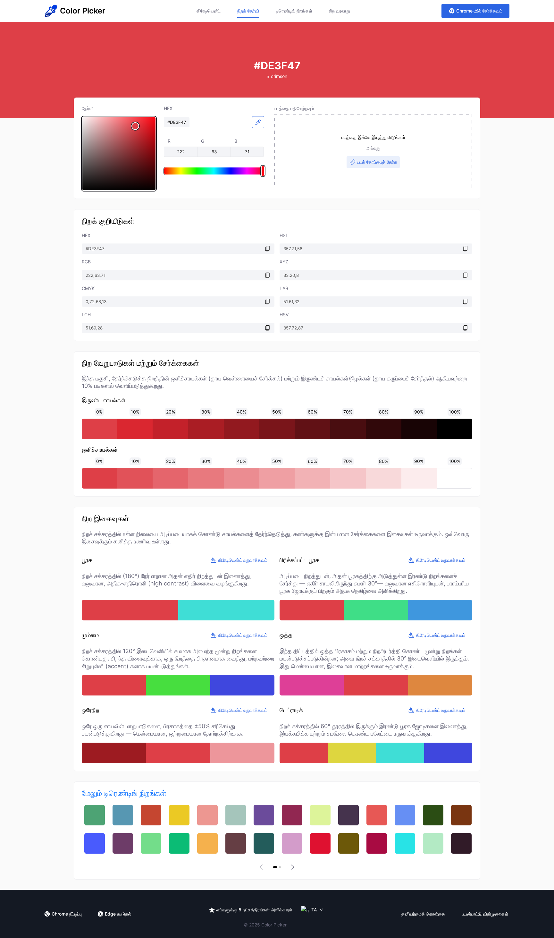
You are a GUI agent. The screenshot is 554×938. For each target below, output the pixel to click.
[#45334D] (348, 815)
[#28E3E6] (405, 843)
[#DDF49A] (320, 815)
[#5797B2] (123, 815)
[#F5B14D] (207, 843)
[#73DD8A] (151, 843)
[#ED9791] (207, 815)
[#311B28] (461, 843)
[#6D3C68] (123, 843)
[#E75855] (376, 815)
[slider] (119, 153)
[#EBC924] (179, 815)
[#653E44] (235, 843)
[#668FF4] (405, 815)
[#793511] (461, 815)
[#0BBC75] (179, 843)
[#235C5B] (264, 843)
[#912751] (292, 815)
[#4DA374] (94, 815)
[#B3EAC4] (433, 843)
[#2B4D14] (433, 815)
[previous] (262, 867)
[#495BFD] (94, 843)
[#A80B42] (376, 843)
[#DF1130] (320, 843)
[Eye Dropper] (258, 122)
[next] (292, 867)
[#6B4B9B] (264, 815)
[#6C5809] (348, 843)
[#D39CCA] (292, 843)
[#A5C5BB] (235, 815)
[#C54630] (151, 815)
